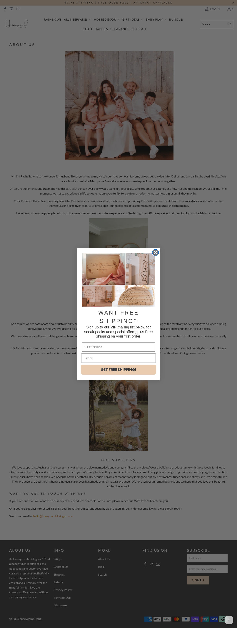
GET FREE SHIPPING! (118, 369)
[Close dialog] (155, 252)
